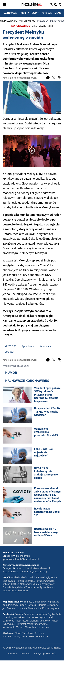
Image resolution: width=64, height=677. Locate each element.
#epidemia (46, 346)
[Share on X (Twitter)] (53, 77)
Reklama (25, 653)
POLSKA (24, 13)
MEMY (58, 13)
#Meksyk (9, 351)
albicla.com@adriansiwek (23, 77)
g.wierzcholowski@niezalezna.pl (21, 559)
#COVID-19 (11, 346)
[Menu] (4, 4)
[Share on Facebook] (48, 77)
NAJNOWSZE (10, 13)
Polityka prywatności (45, 653)
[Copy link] (59, 77)
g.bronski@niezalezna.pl (36, 568)
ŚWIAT (35, 13)
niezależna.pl (8, 20)
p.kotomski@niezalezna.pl (34, 571)
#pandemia (28, 346)
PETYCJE (47, 13)
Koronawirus (27, 20)
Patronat (12, 653)
